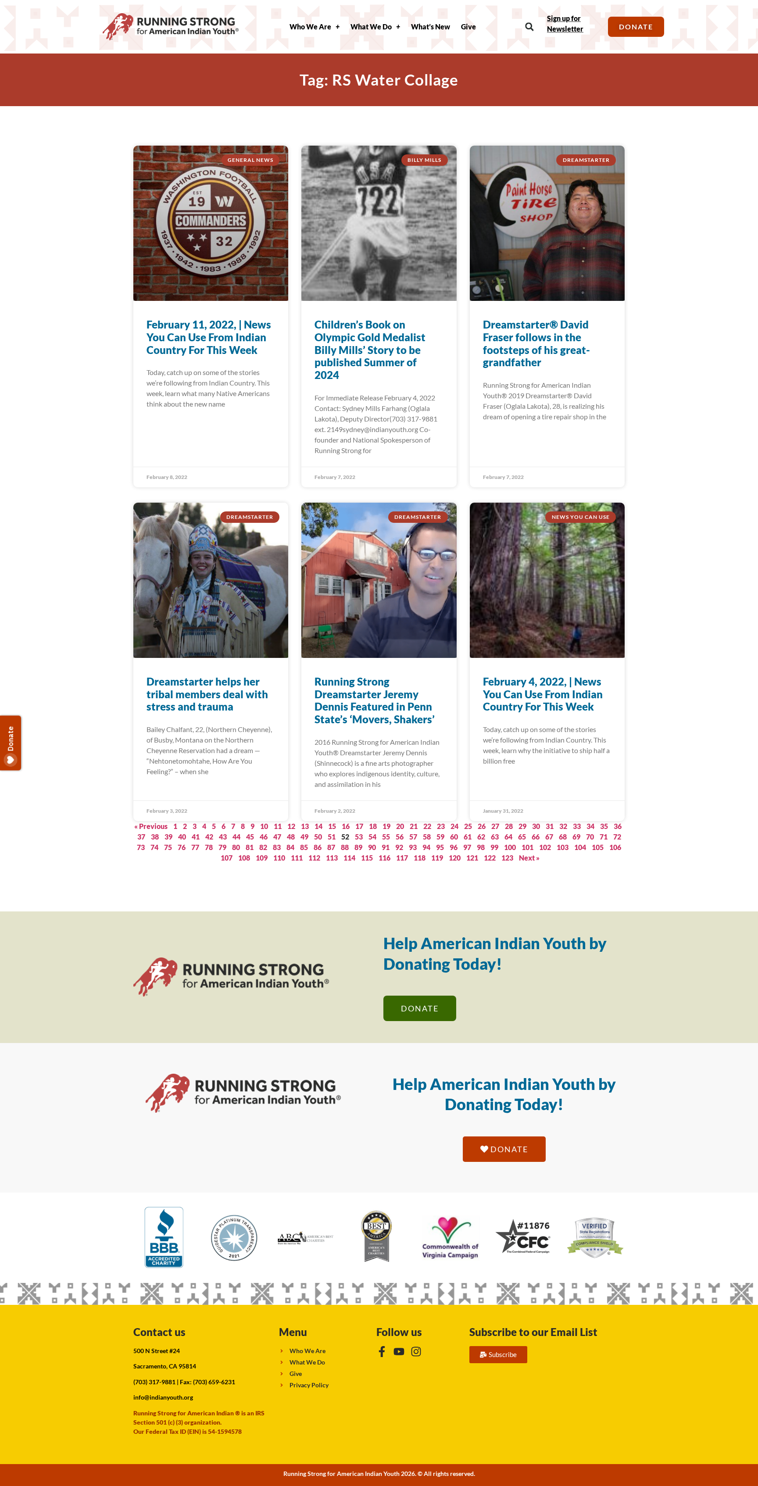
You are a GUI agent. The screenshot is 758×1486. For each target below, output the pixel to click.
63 (495, 836)
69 (576, 836)
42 (209, 836)
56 (400, 836)
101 (527, 847)
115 (367, 858)
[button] (529, 27)
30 (536, 826)
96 (454, 847)
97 (467, 847)
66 (536, 836)
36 (618, 826)
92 (399, 847)
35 (604, 826)
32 (563, 826)
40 (182, 836)
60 (454, 836)
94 (426, 847)
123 (507, 858)
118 (419, 858)
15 (332, 826)
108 (244, 858)
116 (384, 858)
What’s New (430, 26)
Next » (529, 858)
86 (318, 847)
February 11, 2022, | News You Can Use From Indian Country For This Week (209, 337)
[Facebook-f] (381, 1351)
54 (372, 836)
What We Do (371, 26)
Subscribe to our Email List (533, 1331)
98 (481, 847)
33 (577, 826)
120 (455, 858)
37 (141, 836)
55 (386, 836)
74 (154, 847)
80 (236, 847)
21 (414, 826)
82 (263, 847)
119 (437, 858)
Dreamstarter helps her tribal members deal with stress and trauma (207, 694)
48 (291, 836)
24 (454, 826)
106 (615, 847)
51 (332, 836)
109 (262, 858)
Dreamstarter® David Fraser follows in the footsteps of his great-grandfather (536, 343)
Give (468, 26)
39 (168, 836)
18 (373, 826)
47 (277, 836)
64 (508, 836)
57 (413, 836)
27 (495, 826)
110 (279, 858)
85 (304, 847)
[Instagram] (416, 1351)
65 (522, 836)
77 (195, 847)
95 (440, 847)
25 (468, 826)
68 (563, 836)
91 (386, 847)
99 (494, 847)
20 (400, 826)
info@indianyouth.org (163, 1397)
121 (472, 858)
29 (522, 826)
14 (318, 826)
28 (509, 826)
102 (545, 847)
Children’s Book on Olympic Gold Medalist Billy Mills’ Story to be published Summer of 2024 (370, 349)
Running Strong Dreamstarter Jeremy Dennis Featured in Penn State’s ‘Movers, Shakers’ (375, 700)
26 (482, 826)
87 (331, 847)
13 (305, 826)
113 (332, 858)
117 (402, 858)
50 (318, 836)
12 (291, 826)
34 (590, 826)
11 (278, 826)
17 (359, 826)
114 (349, 858)
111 (297, 858)
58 (427, 836)
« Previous (151, 826)
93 (413, 847)
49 (304, 836)
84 (290, 847)
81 (250, 847)
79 (222, 847)
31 (550, 826)
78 (209, 847)
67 (549, 836)
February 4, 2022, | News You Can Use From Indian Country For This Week (543, 694)
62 (481, 836)
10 (264, 826)
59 (440, 836)
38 (155, 836)
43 (223, 836)
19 (386, 826)
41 (196, 836)
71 (604, 836)
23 (441, 826)
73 (141, 847)
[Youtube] (398, 1351)
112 (314, 858)
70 (590, 836)
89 (358, 847)
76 (182, 847)
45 (250, 836)
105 (598, 847)
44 (236, 836)
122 (490, 858)
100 (510, 847)
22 (427, 826)
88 (345, 847)
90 (372, 847)
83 (277, 847)
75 (168, 847)
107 (226, 858)
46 (264, 836)
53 (359, 836)
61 (468, 836)
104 (580, 847)
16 (346, 826)
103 (562, 847)
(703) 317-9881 (154, 1382)
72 (617, 836)
